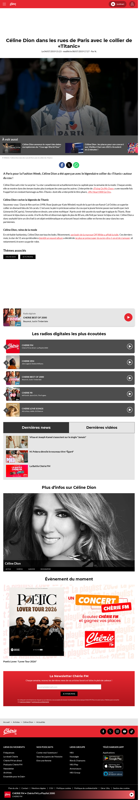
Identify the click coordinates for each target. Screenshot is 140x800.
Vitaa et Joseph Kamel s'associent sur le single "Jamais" (58, 437)
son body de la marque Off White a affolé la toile (95, 234)
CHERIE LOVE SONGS (32, 408)
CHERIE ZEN (28, 361)
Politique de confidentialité (85, 788)
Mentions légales (39, 788)
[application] (69, 97)
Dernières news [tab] (36, 427)
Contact (24, 788)
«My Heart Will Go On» (99, 191)
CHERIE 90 (27, 392)
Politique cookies (63, 788)
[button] (69, 97)
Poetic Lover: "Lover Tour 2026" (20, 661)
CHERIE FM (27, 345)
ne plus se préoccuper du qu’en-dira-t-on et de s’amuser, (102, 238)
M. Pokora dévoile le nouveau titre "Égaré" (52, 451)
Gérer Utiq (105, 788)
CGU (51, 788)
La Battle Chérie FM (40, 466)
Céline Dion (13, 563)
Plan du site (13, 788)
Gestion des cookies (121, 788)
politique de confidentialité (40, 702)
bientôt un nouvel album (51, 238)
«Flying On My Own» (103, 188)
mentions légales (25, 702)
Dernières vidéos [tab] (101, 427)
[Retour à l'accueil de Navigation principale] (12, 4)
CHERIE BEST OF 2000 (35, 317)
